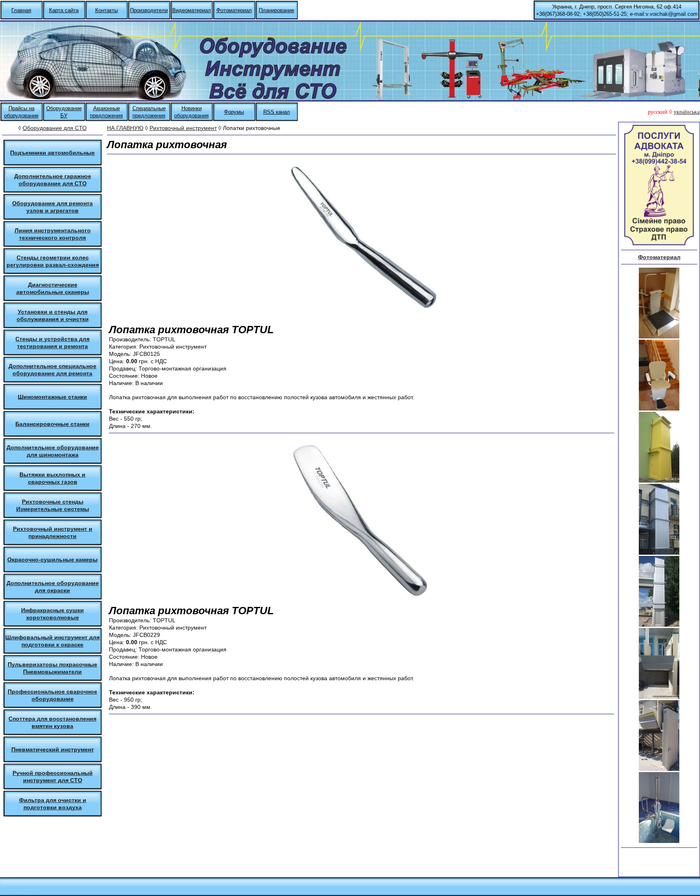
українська (687, 112)
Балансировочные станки (52, 424)
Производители (149, 10)
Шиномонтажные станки (52, 397)
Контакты (106, 10)
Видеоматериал (191, 10)
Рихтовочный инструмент (183, 128)
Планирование (276, 10)
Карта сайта (64, 10)
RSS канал (276, 112)
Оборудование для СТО (55, 128)
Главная (21, 10)
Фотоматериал (234, 10)
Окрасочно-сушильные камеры (52, 559)
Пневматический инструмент (52, 749)
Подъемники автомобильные (52, 152)
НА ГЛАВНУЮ (125, 128)
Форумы (234, 112)
